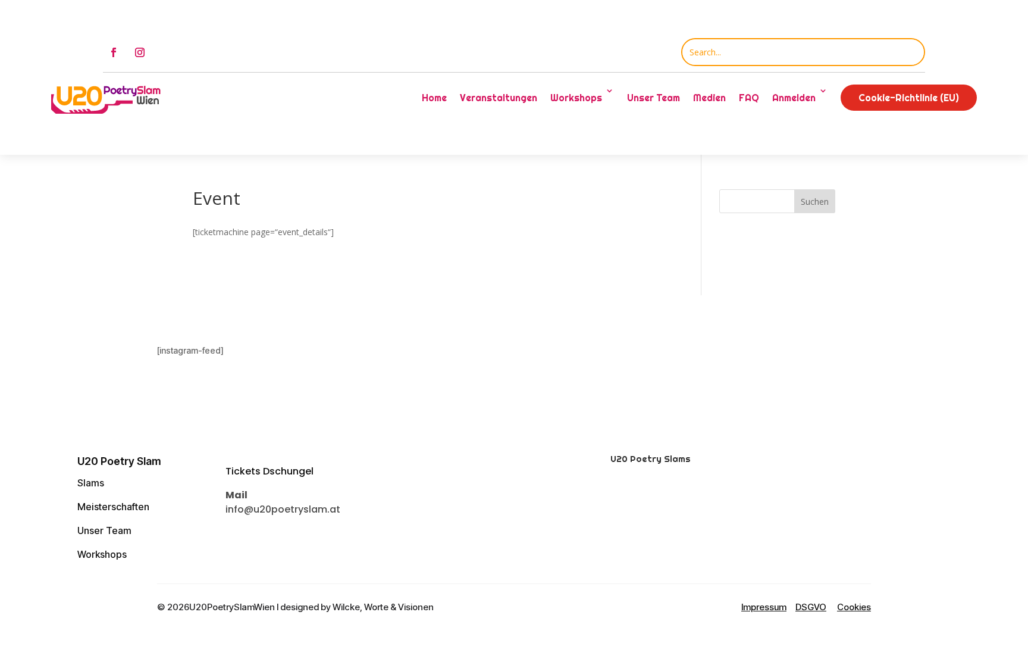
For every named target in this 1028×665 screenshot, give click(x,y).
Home (434, 98)
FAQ (749, 98)
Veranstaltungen (498, 98)
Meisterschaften (113, 507)
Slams (90, 483)
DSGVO (810, 607)
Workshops (102, 554)
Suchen (815, 201)
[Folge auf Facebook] (113, 52)
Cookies (854, 607)
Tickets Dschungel (269, 471)
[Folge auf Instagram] (140, 52)
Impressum (763, 607)
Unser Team (653, 98)
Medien (709, 98)
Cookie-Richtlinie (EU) (908, 98)
